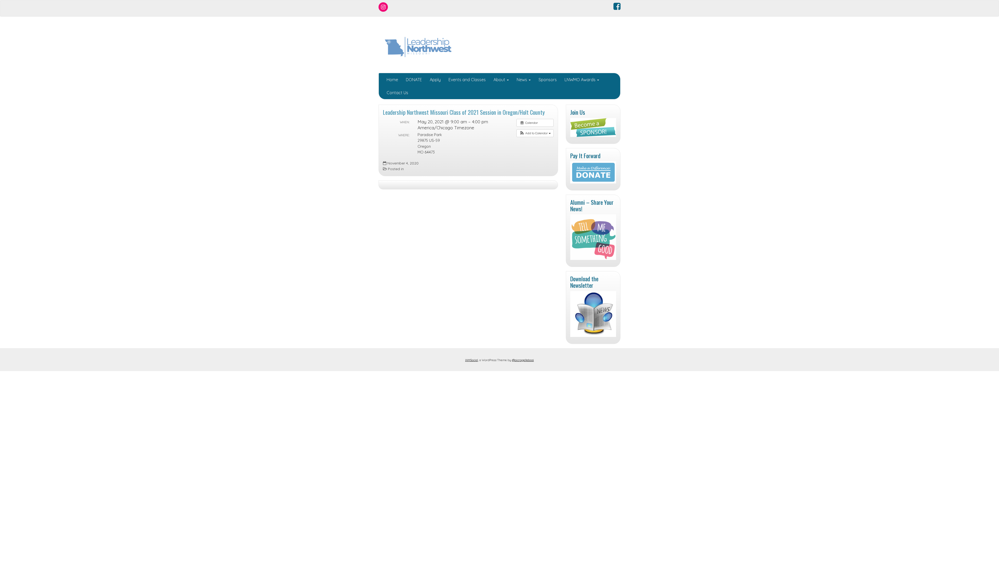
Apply (435, 79)
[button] (535, 133)
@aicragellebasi (523, 360)
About (500, 79)
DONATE (414, 79)
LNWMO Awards (581, 79)
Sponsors (548, 79)
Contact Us (397, 92)
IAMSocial (471, 360)
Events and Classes (467, 79)
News (522, 79)
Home (392, 79)
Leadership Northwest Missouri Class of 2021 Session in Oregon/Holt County (464, 112)
